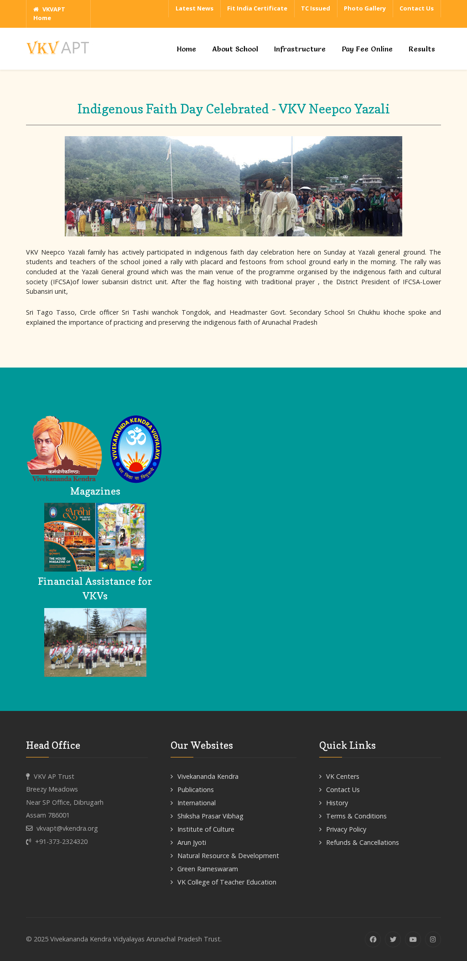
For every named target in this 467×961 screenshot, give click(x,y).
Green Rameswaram (207, 868)
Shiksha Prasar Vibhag (210, 816)
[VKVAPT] (60, 46)
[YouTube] (413, 939)
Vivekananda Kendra (208, 776)
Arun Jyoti (191, 842)
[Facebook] (373, 939)
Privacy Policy (346, 829)
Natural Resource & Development (228, 855)
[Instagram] (433, 939)
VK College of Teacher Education (226, 882)
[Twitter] (393, 939)
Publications (195, 789)
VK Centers (342, 776)
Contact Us (343, 789)
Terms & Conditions (356, 816)
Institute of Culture (205, 829)
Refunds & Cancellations (362, 842)
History (337, 802)
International (196, 802)
